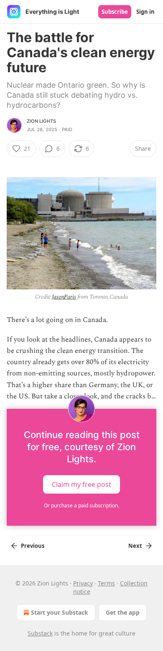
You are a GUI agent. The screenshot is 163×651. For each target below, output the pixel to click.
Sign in (145, 11)
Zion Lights (41, 121)
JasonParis (64, 296)
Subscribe (115, 11)
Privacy (83, 583)
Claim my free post (81, 484)
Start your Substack (59, 612)
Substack (40, 633)
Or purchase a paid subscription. (81, 505)
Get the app (123, 612)
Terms (106, 583)
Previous (32, 546)
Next (135, 546)
